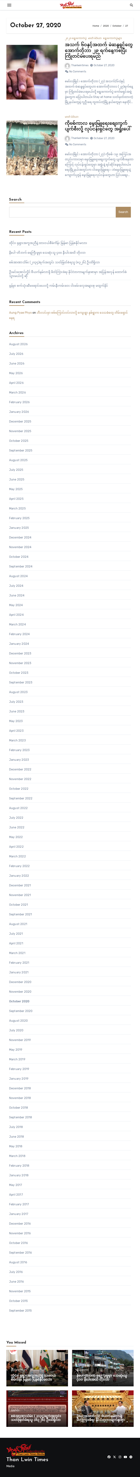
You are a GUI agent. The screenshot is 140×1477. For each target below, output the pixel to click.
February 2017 (19, 1204)
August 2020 (18, 1020)
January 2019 (18, 1078)
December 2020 (20, 982)
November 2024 (20, 547)
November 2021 (20, 895)
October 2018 (18, 1107)
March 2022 (17, 856)
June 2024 (17, 595)
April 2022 (16, 846)
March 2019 (17, 1059)
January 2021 (18, 972)
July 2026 (16, 354)
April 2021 (16, 943)
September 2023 (20, 682)
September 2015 (20, 1310)
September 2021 (20, 914)
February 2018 (19, 1165)
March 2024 (17, 624)
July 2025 (16, 470)
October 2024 (18, 557)
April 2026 (16, 383)
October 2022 (18, 788)
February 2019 (19, 1069)
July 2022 (16, 817)
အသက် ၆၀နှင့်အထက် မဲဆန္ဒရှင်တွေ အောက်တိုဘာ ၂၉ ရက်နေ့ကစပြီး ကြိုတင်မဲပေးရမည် (99, 51)
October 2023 (18, 672)
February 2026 (19, 402)
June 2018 (16, 1136)
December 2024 (20, 537)
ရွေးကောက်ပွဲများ (112, 38)
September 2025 (20, 450)
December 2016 (20, 1223)
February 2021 (19, 962)
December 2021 (20, 885)
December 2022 (20, 769)
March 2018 (17, 1156)
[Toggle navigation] (9, 5)
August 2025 (18, 460)
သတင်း (15, 1410)
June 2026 (17, 363)
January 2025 (19, 528)
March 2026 (17, 392)
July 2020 (16, 1030)
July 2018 (16, 1127)
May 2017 (15, 1185)
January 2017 (18, 1214)
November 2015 (20, 1291)
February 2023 (19, 750)
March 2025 (17, 508)
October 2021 (18, 904)
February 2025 (19, 518)
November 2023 (20, 663)
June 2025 (16, 479)
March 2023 (17, 740)
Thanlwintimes (80, 65)
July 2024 (16, 586)
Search (15, 199)
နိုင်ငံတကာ (17, 1370)
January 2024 (19, 644)
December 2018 (20, 1088)
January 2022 (19, 875)
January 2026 (19, 412)
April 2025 (16, 499)
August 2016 (18, 1262)
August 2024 (18, 576)
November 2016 (20, 1233)
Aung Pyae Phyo (20, 312)
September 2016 (20, 1252)
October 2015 (18, 1301)
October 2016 (18, 1243)
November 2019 (20, 1040)
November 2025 (20, 431)
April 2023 (16, 730)
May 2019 (15, 1049)
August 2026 (18, 344)
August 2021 (18, 924)
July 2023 (16, 701)
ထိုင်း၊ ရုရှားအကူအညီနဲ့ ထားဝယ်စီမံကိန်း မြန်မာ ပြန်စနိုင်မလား (48, 243)
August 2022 (18, 808)
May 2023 (16, 721)
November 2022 (20, 779)
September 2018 (20, 1117)
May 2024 (16, 605)
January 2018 (18, 1175)
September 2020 (21, 1011)
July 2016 (16, 1272)
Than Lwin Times (27, 1460)
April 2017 (16, 1194)
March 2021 (17, 953)
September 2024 (21, 566)
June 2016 (16, 1281)
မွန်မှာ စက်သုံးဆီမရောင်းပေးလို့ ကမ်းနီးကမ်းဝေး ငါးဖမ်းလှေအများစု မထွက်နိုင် (58, 285)
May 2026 (16, 373)
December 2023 (20, 653)
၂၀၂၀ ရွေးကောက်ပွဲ (76, 38)
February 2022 (19, 866)
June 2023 (16, 711)
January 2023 (19, 759)
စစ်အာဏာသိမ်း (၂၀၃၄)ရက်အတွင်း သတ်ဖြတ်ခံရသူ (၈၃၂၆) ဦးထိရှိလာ (54, 262)
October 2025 (18, 441)
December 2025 (20, 421)
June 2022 (17, 827)
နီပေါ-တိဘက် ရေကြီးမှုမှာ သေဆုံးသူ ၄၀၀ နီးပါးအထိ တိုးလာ (47, 252)
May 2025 (16, 489)
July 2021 (16, 933)
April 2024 (16, 615)
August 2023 (18, 692)
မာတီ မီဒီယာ (95, 38)
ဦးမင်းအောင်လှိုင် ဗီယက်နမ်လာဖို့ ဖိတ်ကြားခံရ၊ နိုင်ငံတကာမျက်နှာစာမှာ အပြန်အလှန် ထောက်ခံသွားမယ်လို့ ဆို (102, 1420)
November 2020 (20, 991)
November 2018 (20, 1098)
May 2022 (16, 837)
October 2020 (19, 1001)
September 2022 (21, 798)
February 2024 (19, 634)
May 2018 (15, 1146)
